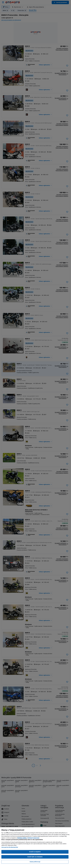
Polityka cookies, (22, 838)
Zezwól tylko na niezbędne (35, 857)
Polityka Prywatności (33, 838)
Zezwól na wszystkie (35, 852)
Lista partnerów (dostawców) (9, 847)
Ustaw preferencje (35, 861)
